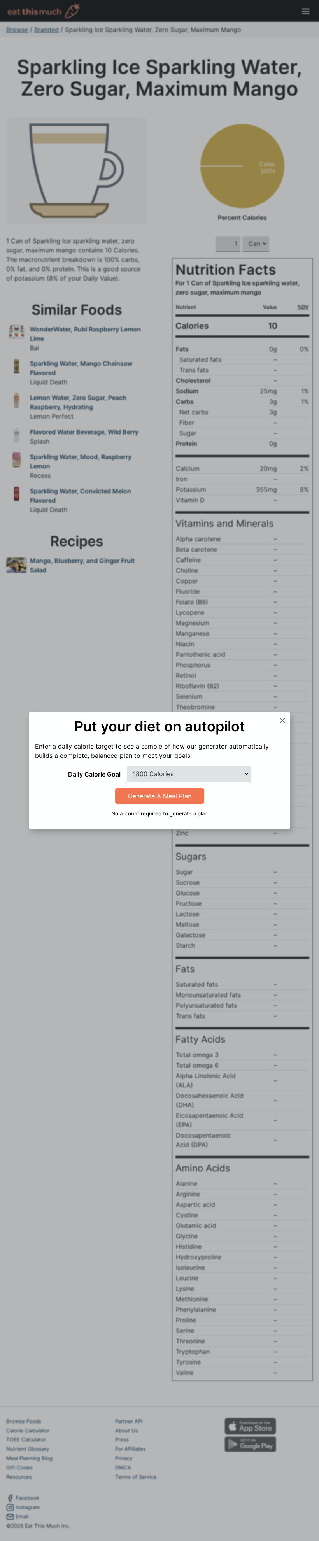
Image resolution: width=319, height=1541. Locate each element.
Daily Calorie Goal (94, 774)
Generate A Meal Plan (159, 796)
